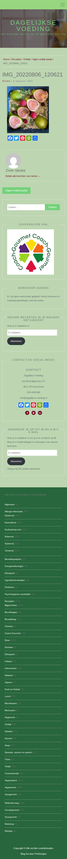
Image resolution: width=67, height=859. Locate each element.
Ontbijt (8, 724)
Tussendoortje (12, 773)
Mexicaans (10, 710)
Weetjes (9, 831)
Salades (9, 731)
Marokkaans (11, 703)
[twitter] (33, 413)
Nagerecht (10, 717)
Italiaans (9, 675)
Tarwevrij (9, 550)
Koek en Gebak (12, 689)
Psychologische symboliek (17, 594)
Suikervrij (9, 543)
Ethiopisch (10, 573)
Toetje (8, 766)
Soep (7, 745)
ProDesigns (41, 853)
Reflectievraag (12, 803)
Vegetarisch (10, 787)
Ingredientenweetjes (15, 580)
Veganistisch (11, 780)
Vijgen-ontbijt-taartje (16, 190)
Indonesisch (11, 668)
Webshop (9, 824)
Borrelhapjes (11, 612)
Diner (7, 640)
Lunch (8, 696)
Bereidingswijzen (13, 559)
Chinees (9, 626)
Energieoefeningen (14, 566)
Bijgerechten (11, 605)
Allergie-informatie (14, 511)
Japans (8, 682)
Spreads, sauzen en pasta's (18, 752)
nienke (6, 81)
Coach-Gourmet (13, 633)
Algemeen (10, 504)
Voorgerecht (11, 794)
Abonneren (16, 341)
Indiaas (8, 661)
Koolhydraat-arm (13, 529)
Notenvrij (9, 536)
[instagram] (40, 413)
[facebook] (27, 413)
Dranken (9, 647)
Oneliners (9, 587)
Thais (7, 759)
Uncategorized (12, 810)
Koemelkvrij (10, 522)
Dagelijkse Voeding (33, 25)
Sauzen (8, 738)
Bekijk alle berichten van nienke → (23, 176)
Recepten (9, 601)
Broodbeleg (10, 619)
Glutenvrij (9, 515)
